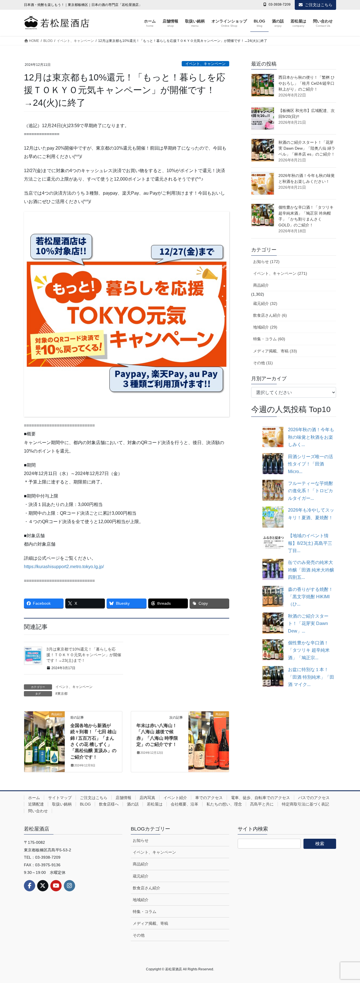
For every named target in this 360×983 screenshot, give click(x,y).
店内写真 (147, 797)
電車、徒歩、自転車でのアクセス (260, 797)
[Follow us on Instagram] (69, 885)
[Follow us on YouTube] (56, 885)
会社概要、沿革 (184, 804)
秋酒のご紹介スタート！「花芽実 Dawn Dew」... (308, 623)
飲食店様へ (109, 804)
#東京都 (61, 694)
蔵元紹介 (140, 876)
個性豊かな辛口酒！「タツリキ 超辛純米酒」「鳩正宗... (309, 650)
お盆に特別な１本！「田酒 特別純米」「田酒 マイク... (311, 677)
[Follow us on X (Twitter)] (42, 885)
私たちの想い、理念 (224, 804)
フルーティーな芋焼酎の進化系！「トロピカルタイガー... (310, 491)
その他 (139, 935)
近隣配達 (36, 804)
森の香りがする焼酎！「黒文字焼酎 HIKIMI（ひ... (310, 597)
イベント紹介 (175, 797)
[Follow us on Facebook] (29, 885)
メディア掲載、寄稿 (150, 923)
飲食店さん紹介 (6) (270, 315)
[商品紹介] (44, 731)
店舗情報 (123, 797)
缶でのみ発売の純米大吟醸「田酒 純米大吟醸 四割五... (311, 570)
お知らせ (140, 840)
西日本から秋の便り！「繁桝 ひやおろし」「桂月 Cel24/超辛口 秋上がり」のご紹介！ (306, 83)
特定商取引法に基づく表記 (305, 804)
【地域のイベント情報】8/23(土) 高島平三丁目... (310, 543)
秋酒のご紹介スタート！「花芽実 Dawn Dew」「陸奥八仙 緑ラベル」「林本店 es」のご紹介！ (306, 148)
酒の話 (133, 804)
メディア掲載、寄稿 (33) (275, 351)
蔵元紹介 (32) (265, 303)
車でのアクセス (209, 797)
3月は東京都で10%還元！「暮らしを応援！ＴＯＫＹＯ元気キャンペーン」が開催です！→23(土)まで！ (83, 654)
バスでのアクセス (314, 797)
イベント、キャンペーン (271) (280, 273)
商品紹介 (261, 285)
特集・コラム (144, 911)
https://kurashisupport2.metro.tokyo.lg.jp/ (64, 566)
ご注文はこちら (318, 5)
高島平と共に (262, 804)
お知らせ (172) (266, 261)
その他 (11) (263, 363)
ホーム (34, 797)
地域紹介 (140, 899)
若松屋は (155, 804)
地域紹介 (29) (265, 327)
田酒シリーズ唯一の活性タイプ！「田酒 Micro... (310, 464)
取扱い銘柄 (62, 804)
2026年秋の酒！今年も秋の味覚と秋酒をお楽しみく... (311, 437)
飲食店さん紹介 (146, 888)
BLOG (85, 804)
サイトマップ (60, 797)
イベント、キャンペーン (205, 64)
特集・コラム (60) (269, 339)
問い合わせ (38, 811)
